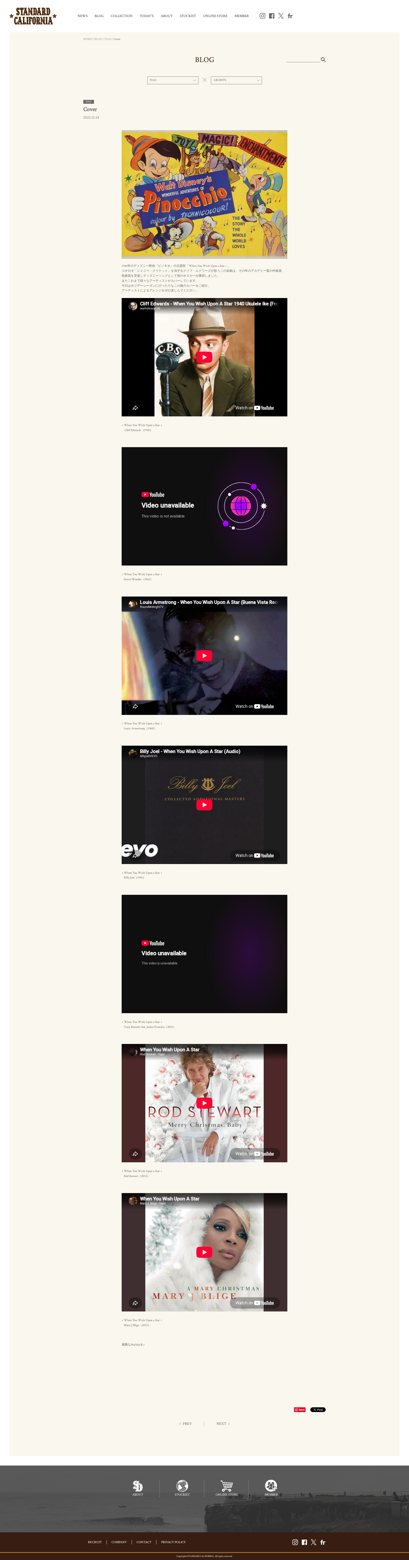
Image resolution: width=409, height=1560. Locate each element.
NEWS (83, 16)
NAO (108, 39)
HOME (87, 39)
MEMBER (242, 16)
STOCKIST (188, 16)
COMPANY (119, 1542)
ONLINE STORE (215, 16)
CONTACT (144, 1542)
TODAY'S (147, 16)
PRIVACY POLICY (173, 1542)
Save (302, 1409)
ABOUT (167, 16)
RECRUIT (95, 1542)
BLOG (99, 16)
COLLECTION (122, 16)
